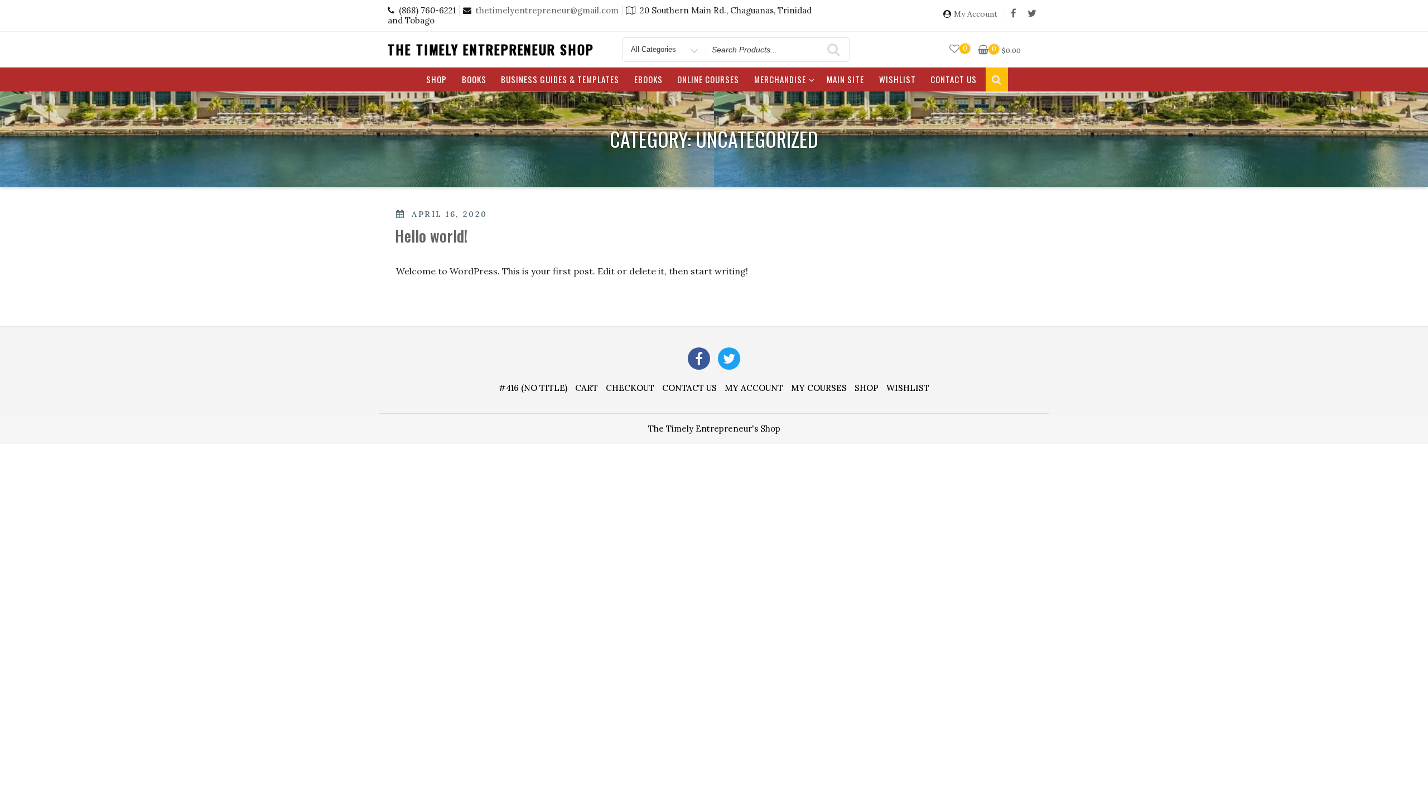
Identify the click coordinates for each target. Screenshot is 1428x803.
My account (754, 388)
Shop (436, 79)
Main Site (845, 79)
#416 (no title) (533, 388)
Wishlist (897, 79)
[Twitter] (1032, 14)
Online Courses (708, 79)
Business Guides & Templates (560, 79)
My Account (975, 14)
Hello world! (431, 235)
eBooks (648, 79)
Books (474, 79)
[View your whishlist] (954, 49)
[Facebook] (1013, 14)
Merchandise (780, 79)
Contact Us (953, 79)
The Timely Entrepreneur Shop (491, 49)
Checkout (630, 388)
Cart (586, 388)
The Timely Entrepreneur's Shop (714, 428)
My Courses (819, 388)
